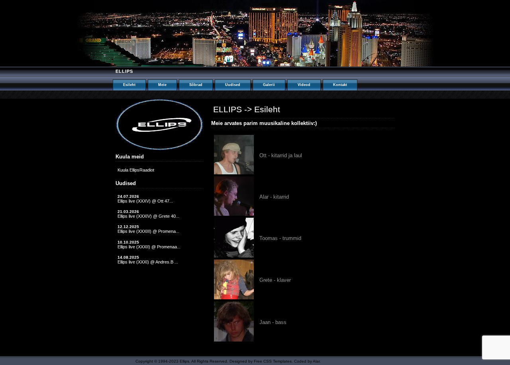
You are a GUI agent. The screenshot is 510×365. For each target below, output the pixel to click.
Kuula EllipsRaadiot (136, 170)
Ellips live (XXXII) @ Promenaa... (149, 246)
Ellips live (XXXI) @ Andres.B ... (148, 262)
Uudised (232, 85)
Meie (162, 85)
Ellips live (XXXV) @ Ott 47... (145, 201)
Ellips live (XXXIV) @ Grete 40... (148, 216)
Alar (316, 361)
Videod (304, 85)
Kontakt (340, 85)
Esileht (129, 85)
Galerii (269, 85)
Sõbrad (195, 85)
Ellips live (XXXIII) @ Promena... (148, 231)
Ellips (124, 71)
